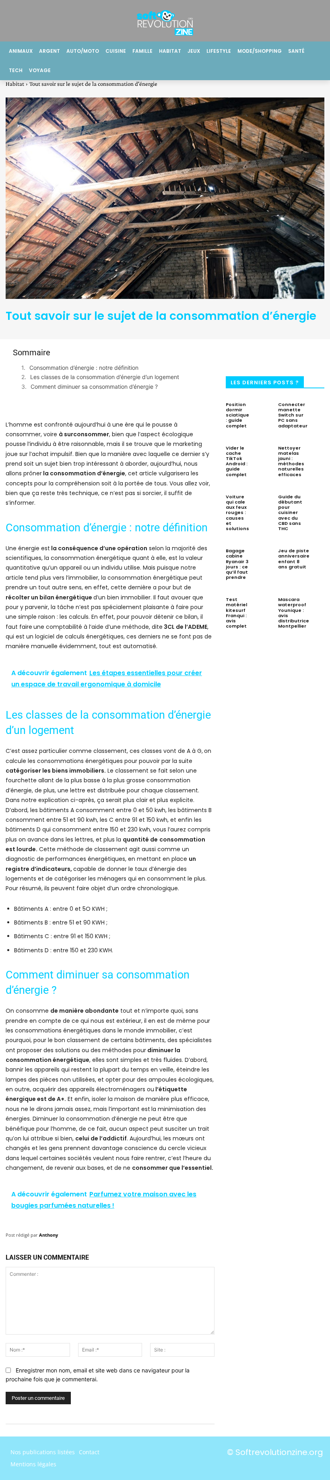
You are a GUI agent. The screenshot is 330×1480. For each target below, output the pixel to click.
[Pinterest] (291, 355)
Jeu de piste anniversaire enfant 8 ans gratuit (293, 558)
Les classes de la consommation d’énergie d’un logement (104, 376)
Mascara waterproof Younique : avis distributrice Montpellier (293, 612)
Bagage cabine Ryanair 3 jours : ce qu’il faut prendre (237, 563)
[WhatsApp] (317, 355)
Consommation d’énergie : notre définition (83, 367)
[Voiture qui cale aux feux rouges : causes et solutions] (263, 504)
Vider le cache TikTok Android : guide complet (237, 461)
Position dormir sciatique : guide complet (237, 415)
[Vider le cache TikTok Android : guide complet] (263, 455)
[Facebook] (238, 355)
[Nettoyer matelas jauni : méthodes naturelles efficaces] (317, 455)
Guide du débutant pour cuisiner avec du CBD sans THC (290, 512)
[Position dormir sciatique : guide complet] (263, 412)
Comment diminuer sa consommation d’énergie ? (94, 386)
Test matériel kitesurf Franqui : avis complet (236, 612)
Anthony (48, 1235)
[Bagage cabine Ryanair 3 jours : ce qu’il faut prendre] (263, 558)
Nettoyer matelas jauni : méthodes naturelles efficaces (291, 461)
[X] (264, 355)
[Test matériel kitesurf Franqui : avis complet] (263, 607)
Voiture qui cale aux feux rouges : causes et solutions (237, 512)
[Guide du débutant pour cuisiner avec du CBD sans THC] (315, 504)
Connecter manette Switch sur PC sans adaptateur (292, 415)
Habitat (15, 84)
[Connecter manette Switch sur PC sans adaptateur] (320, 412)
